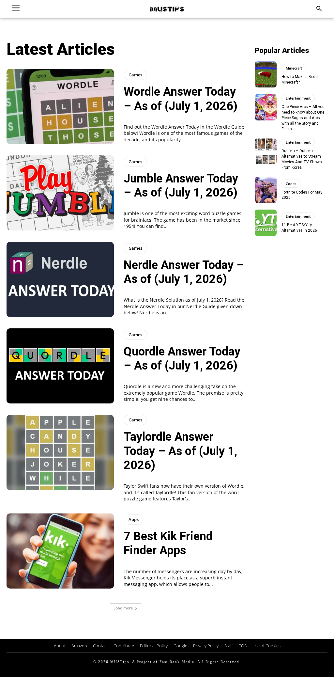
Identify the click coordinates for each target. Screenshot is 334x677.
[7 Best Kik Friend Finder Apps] (60, 551)
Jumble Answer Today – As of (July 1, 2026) (181, 185)
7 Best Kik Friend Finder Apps (168, 543)
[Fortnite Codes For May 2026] (266, 190)
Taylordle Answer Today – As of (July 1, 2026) (180, 451)
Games (135, 75)
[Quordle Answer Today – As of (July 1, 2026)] (60, 365)
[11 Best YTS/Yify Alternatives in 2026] (266, 223)
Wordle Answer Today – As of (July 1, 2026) (180, 99)
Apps (134, 519)
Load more (123, 608)
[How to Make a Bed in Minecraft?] (266, 74)
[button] (319, 9)
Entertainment (298, 98)
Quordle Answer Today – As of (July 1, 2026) (182, 358)
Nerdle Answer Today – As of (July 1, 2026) (184, 272)
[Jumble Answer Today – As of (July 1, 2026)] (60, 192)
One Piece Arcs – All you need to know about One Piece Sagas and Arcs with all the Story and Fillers (303, 117)
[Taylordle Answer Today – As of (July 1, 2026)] (60, 452)
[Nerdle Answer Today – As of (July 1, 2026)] (60, 279)
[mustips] (167, 9)
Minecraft (294, 68)
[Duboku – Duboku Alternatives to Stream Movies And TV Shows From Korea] (266, 151)
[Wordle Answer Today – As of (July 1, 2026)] (60, 106)
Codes (291, 183)
